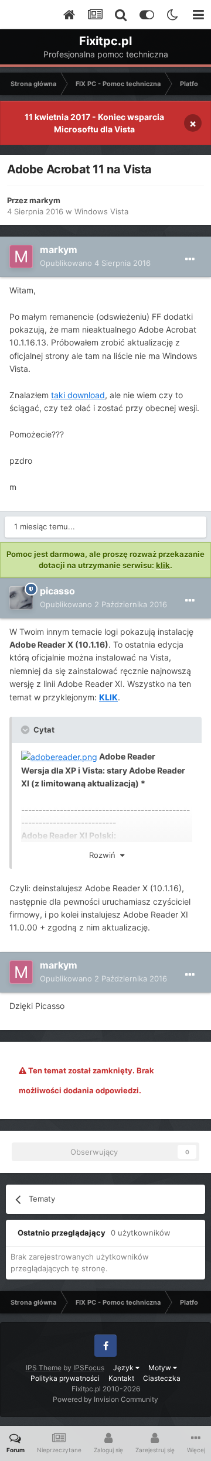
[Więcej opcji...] (190, 259)
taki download (78, 395)
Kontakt (121, 1378)
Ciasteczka (162, 1378)
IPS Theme (44, 1367)
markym (44, 200)
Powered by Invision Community (105, 1399)
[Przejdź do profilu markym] (21, 256)
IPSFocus (88, 1367)
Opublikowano (95, 263)
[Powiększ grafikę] (59, 756)
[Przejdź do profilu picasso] (21, 598)
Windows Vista (101, 211)
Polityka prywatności (65, 1378)
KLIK (108, 697)
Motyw (160, 1367)
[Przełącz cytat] (26, 729)
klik (163, 565)
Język (124, 1367)
